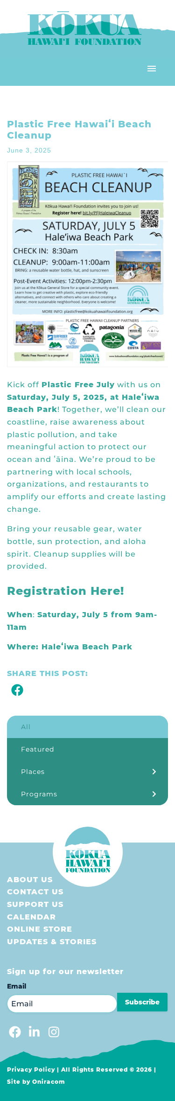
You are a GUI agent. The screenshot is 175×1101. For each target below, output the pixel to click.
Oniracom (48, 1081)
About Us (30, 879)
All (26, 727)
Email (16, 986)
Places (33, 771)
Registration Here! (65, 591)
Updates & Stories (52, 941)
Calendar (31, 917)
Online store (39, 929)
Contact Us (35, 891)
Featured (37, 749)
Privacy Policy (31, 1069)
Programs (39, 794)
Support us (35, 904)
